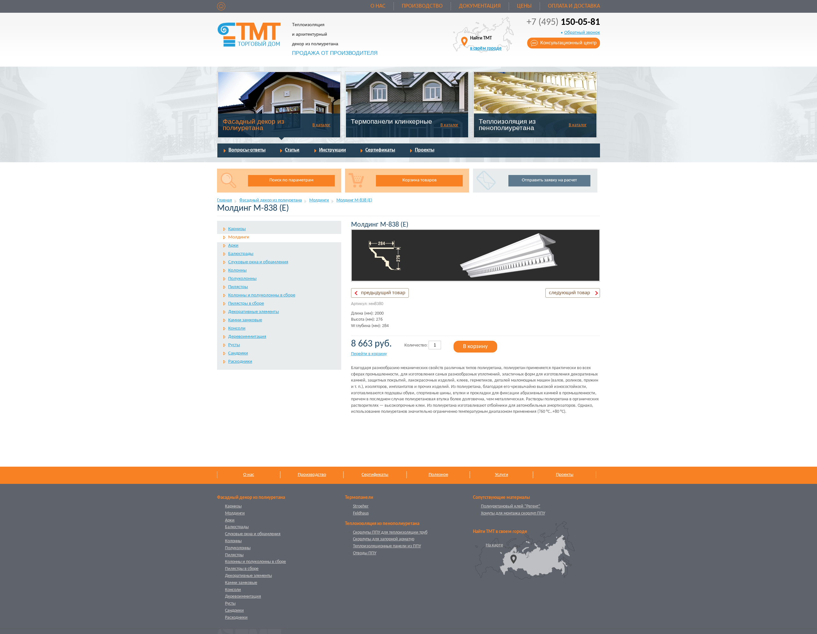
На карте (494, 545)
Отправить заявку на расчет (549, 180)
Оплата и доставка (574, 6)
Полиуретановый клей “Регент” (510, 506)
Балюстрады (240, 253)
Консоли (236, 328)
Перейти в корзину (369, 354)
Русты (234, 345)
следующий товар (569, 292)
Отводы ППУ (364, 553)
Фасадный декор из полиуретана (253, 124)
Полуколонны (242, 278)
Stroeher (361, 506)
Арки (233, 245)
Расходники (240, 361)
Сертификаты (380, 150)
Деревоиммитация (247, 336)
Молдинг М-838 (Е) (354, 200)
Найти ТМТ (486, 43)
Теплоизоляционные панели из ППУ (387, 546)
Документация (480, 6)
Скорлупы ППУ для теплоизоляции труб (390, 532)
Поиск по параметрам (291, 180)
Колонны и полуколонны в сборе (261, 295)
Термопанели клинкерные (391, 121)
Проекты (424, 150)
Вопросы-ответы (247, 150)
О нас (378, 6)
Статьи (292, 150)
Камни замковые (245, 320)
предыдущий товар (383, 292)
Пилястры (238, 287)
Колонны (237, 270)
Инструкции (332, 150)
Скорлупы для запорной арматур (383, 539)
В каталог (321, 125)
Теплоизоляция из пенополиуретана (507, 124)
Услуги (501, 474)
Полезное (438, 474)
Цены (524, 6)
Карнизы (237, 229)
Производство (422, 6)
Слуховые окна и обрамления (258, 262)
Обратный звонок (582, 32)
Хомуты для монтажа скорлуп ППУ (513, 513)
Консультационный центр (568, 43)
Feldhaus (361, 513)
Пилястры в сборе (246, 303)
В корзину (475, 347)
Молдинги (319, 200)
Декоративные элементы (253, 312)
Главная (224, 200)
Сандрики (238, 353)
